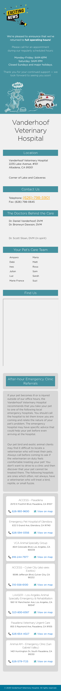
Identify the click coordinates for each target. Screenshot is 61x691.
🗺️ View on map (43, 511)
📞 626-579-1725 (18, 661)
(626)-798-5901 (36, 197)
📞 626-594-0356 (18, 532)
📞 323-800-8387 (18, 612)
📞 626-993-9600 (18, 511)
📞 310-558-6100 (18, 584)
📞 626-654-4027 (18, 633)
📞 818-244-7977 (18, 557)
